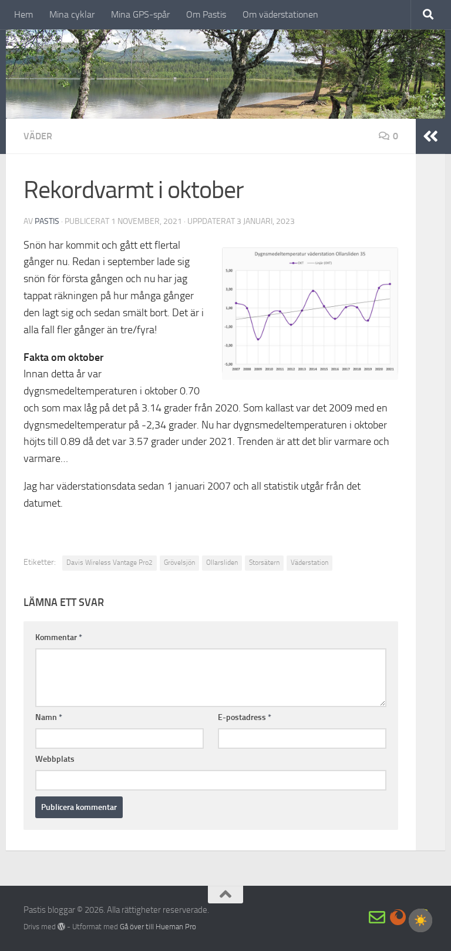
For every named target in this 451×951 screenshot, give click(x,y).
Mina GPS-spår (140, 14)
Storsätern (264, 562)
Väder (37, 136)
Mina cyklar (72, 14)
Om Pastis (206, 14)
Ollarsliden (222, 562)
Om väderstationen (280, 14)
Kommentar (58, 637)
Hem (23, 14)
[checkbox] (420, 920)
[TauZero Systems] (398, 917)
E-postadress (244, 717)
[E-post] (377, 917)
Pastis (47, 221)
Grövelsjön (179, 562)
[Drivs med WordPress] (61, 926)
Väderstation (309, 562)
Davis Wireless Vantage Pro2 (109, 562)
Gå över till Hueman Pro (158, 926)
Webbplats (55, 759)
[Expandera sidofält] (430, 136)
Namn (48, 717)
